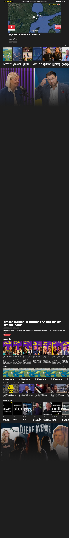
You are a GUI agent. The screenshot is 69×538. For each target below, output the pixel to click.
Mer (45, 1)
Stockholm (15, 41)
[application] (34, 18)
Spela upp (8, 334)
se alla (64, 45)
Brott (10, 41)
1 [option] (9, 339)
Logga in (58, 1)
